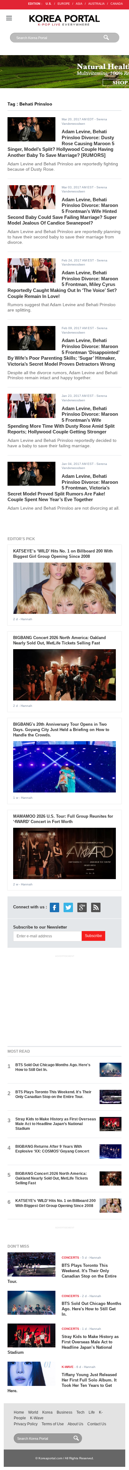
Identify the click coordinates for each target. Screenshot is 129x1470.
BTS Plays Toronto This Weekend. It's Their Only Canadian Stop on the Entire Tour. (53, 1094)
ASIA (79, 3)
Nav (9, 18)
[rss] (96, 907)
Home (19, 1412)
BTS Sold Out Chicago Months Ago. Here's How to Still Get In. (91, 1309)
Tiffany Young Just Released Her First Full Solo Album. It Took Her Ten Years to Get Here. (62, 1382)
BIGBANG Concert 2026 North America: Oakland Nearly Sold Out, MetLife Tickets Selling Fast (59, 640)
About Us (75, 1424)
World (33, 1412)
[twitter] (68, 907)
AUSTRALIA (96, 3)
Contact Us (96, 1424)
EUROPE (64, 3)
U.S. (49, 3)
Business (64, 1412)
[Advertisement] (64, 999)
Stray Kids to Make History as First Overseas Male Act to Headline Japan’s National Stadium (55, 1124)
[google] (82, 907)
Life (92, 1412)
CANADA (117, 3)
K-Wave (37, 1418)
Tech (80, 1412)
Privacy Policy (26, 1424)
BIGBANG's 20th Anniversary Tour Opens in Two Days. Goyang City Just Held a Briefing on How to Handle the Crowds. (61, 729)
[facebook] (54, 907)
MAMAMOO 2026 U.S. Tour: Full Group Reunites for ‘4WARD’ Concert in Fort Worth (63, 819)
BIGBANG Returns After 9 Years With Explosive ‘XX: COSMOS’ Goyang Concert (52, 1148)
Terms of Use (53, 1424)
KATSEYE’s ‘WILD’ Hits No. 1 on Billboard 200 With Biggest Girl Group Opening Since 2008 (63, 554)
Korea (47, 1412)
